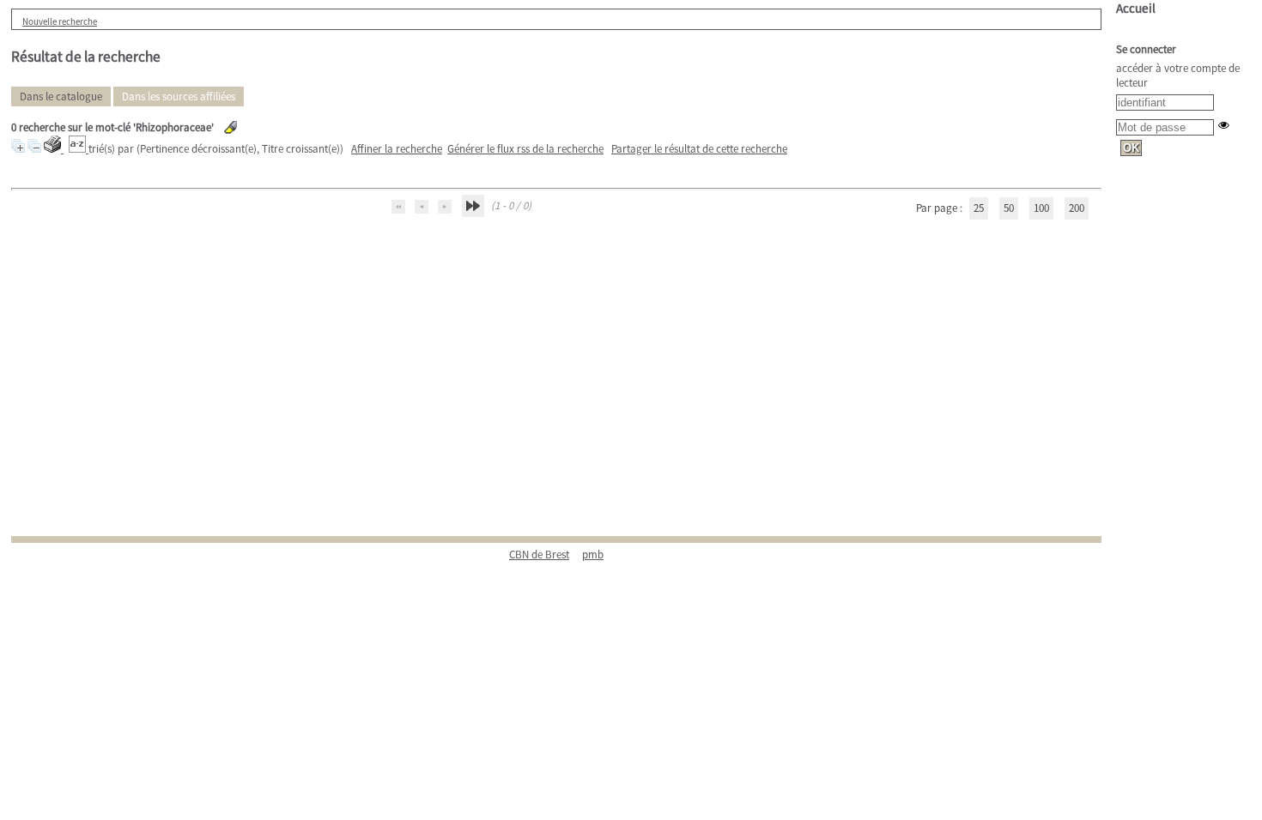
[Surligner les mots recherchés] (230, 127)
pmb (593, 554)
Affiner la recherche (396, 149)
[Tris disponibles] (78, 149)
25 (979, 208)
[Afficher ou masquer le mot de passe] (1223, 124)
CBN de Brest (539, 554)
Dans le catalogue (61, 96)
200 (1076, 208)
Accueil (1136, 8)
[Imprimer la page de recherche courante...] (54, 149)
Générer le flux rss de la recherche (525, 149)
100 (1041, 208)
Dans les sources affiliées (178, 96)
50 (1009, 208)
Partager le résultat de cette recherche (699, 149)
